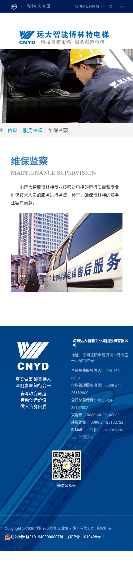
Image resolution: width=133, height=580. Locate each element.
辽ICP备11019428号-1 (85, 536)
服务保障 (33, 130)
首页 (12, 130)
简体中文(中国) (38, 6)
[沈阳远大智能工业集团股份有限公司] (66, 37)
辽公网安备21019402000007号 (37, 536)
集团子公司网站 (87, 6)
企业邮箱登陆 (82, 436)
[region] (66, 86)
